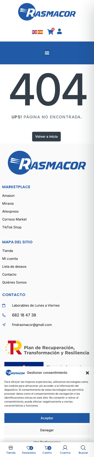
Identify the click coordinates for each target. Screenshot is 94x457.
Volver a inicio (46, 136)
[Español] (40, 32)
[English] (35, 32)
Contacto (13, 294)
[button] (87, 372)
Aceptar (47, 418)
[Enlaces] (47, 12)
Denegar (47, 430)
